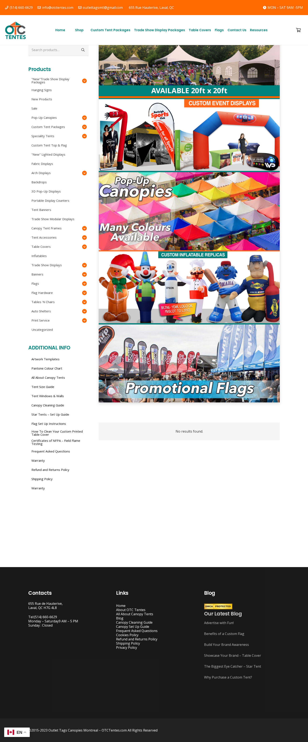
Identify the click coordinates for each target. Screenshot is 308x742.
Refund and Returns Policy (136, 639)
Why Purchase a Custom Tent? (228, 677)
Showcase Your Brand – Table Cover (232, 655)
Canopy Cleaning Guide (134, 622)
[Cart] (298, 30)
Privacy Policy (126, 647)
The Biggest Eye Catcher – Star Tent (232, 666)
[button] (85, 30)
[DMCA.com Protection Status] (218, 608)
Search (83, 50)
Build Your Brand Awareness (226, 644)
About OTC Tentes (130, 610)
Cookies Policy (127, 635)
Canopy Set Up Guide (132, 626)
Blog (119, 618)
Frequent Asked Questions (137, 630)
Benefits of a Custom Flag (224, 633)
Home (121, 605)
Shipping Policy (128, 643)
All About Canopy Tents (134, 614)
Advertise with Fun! (219, 622)
